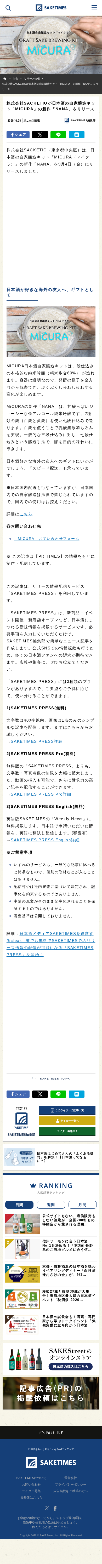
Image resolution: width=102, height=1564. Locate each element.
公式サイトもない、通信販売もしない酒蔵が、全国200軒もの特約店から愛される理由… (69, 1220)
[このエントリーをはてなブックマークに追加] (76, 134)
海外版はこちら (31, 1497)
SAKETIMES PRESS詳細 (37, 741)
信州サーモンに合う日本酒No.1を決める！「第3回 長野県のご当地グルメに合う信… (67, 1245)
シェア (20, 134)
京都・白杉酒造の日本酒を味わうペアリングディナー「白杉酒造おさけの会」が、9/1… (69, 1270)
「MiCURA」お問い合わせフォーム (47, 538)
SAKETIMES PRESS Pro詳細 (41, 794)
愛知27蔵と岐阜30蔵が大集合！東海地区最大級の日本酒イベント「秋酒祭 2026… (69, 1295)
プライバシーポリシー (70, 1484)
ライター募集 (31, 1491)
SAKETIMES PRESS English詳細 (45, 840)
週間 (51, 1205)
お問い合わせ (31, 1484)
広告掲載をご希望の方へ (70, 1491)
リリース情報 (32, 120)
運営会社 (70, 1478)
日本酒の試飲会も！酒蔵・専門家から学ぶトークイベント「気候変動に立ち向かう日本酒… (69, 1321)
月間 (82, 1205)
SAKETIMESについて (31, 1478)
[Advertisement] (51, 231)
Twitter (47, 1508)
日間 (19, 1205)
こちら (26, 514)
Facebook (55, 1508)
